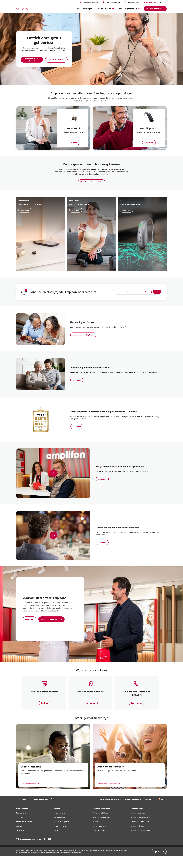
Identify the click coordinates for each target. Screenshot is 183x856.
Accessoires (20, 826)
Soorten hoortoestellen (24, 821)
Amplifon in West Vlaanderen (140, 821)
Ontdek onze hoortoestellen (91, 182)
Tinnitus (95, 821)
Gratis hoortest (59, 813)
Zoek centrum (136, 703)
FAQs (56, 830)
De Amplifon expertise (61, 821)
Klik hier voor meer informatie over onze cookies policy (52, 853)
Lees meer (25, 210)
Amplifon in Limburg (137, 826)
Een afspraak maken (100, 826)
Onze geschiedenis (60, 817)
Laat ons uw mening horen (83, 335)
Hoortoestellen (21, 813)
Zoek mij (148, 292)
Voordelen (19, 817)
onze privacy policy (76, 853)
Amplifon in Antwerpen (138, 813)
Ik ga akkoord (158, 851)
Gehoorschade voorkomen (101, 817)
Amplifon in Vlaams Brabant (140, 830)
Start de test (90, 703)
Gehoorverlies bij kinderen (101, 813)
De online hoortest (99, 830)
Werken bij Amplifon (133, 799)
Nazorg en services (60, 826)
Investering (149, 799)
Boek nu (44, 703)
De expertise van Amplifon (110, 799)
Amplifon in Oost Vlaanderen (140, 817)
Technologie (20, 830)
